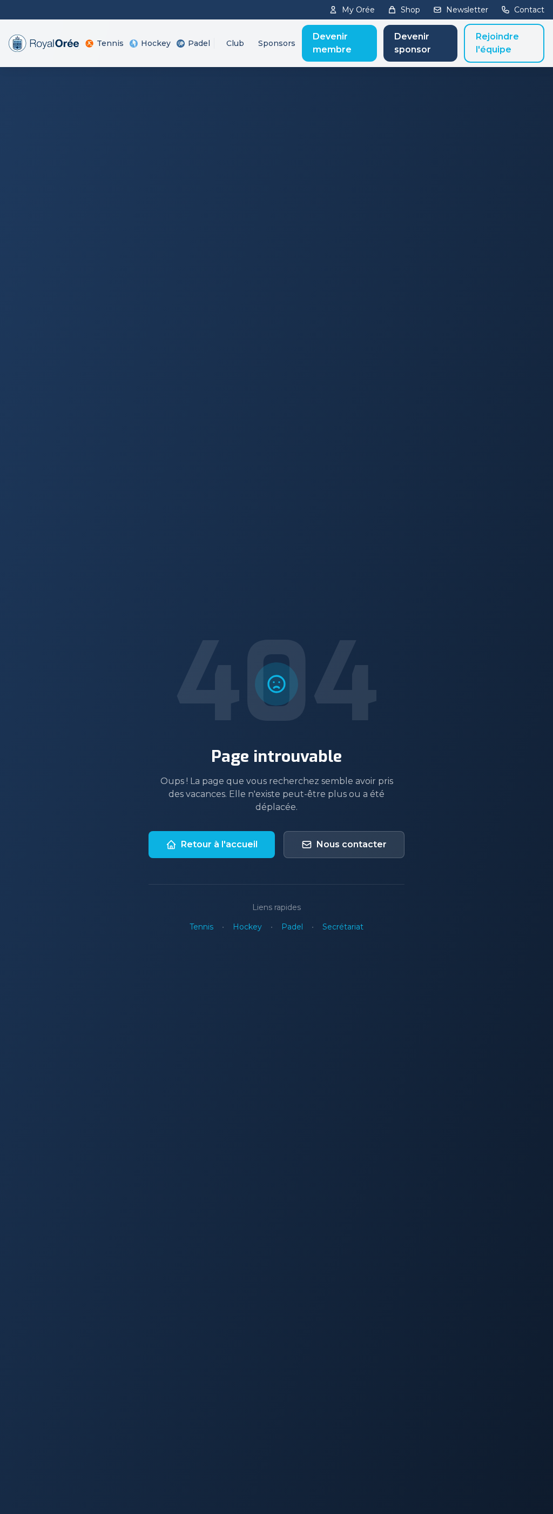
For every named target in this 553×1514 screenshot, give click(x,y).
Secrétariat (342, 927)
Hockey (155, 43)
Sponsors (276, 43)
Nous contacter (351, 844)
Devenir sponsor (412, 43)
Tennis (109, 43)
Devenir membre (332, 43)
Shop (410, 10)
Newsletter (467, 10)
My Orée (358, 10)
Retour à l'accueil (219, 844)
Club (235, 43)
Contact (529, 10)
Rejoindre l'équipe (497, 43)
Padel (198, 43)
